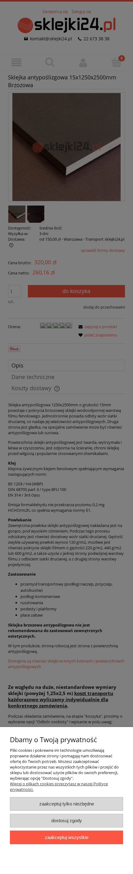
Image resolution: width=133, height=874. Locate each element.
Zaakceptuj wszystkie (66, 837)
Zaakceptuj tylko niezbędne (66, 803)
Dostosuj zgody (66, 820)
